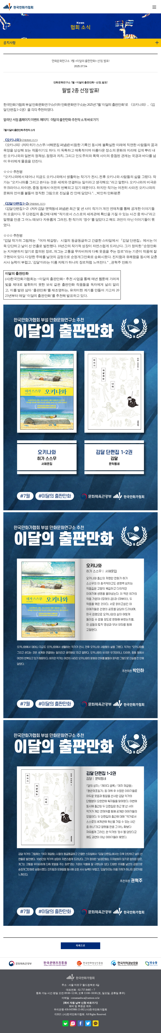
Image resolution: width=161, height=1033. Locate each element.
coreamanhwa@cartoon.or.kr (85, 998)
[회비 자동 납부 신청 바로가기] (80, 1003)
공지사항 (9, 43)
